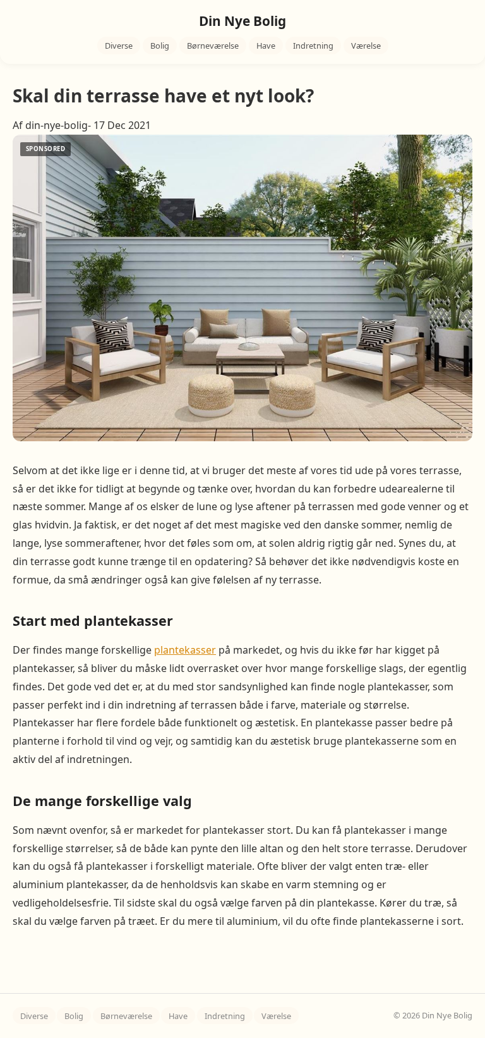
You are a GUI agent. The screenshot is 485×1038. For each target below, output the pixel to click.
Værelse (366, 45)
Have (265, 45)
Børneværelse (213, 45)
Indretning (313, 45)
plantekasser (185, 650)
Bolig (159, 45)
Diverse (119, 45)
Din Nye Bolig (242, 21)
